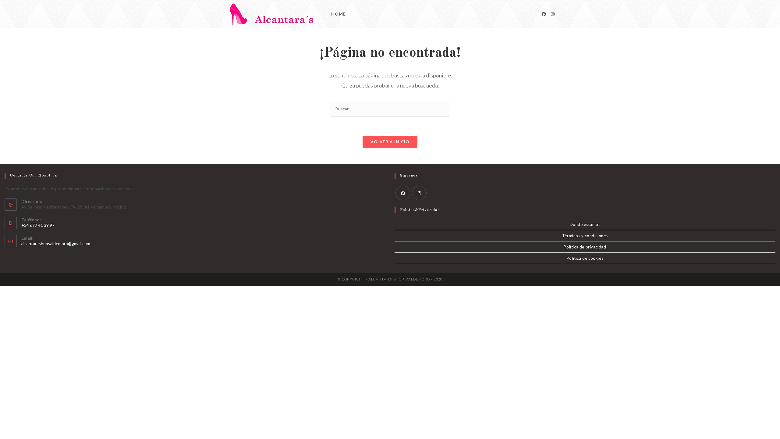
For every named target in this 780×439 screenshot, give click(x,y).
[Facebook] (543, 14)
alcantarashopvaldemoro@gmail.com (55, 243)
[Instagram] (552, 14)
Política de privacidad (585, 246)
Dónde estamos (585, 224)
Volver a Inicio (390, 141)
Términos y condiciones (585, 235)
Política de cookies (585, 258)
